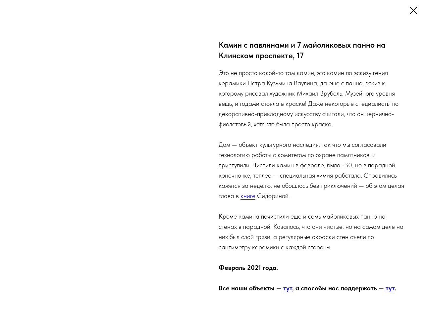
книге (247, 196)
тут (287, 288)
